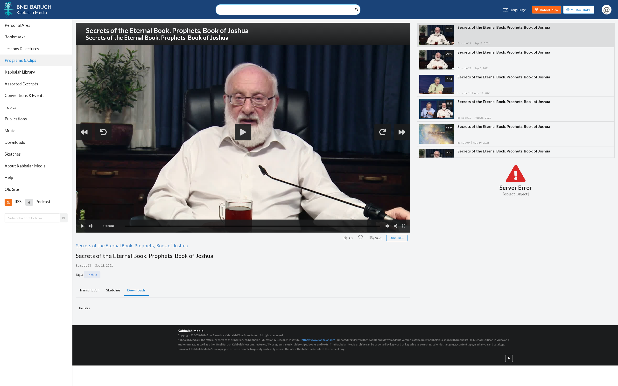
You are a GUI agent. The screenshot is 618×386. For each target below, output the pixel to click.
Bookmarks (15, 36)
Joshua (92, 275)
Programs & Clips (20, 60)
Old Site (12, 189)
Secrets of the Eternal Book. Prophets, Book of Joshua (132, 245)
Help (9, 177)
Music (10, 130)
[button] (8, 202)
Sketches (13, 154)
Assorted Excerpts (21, 83)
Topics (10, 107)
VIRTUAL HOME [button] (581, 10)
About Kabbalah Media (25, 165)
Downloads (15, 142)
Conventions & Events (24, 95)
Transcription (89, 290)
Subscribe (397, 238)
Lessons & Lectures (22, 48)
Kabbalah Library (20, 72)
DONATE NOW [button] (549, 10)
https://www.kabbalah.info (318, 339)
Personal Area (17, 25)
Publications (16, 118)
